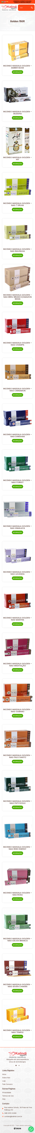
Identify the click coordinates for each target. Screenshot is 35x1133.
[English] (5, 1)
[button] (17, 72)
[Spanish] (7, 1)
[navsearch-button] (32, 8)
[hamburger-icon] (21, 7)
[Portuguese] (2, 1)
